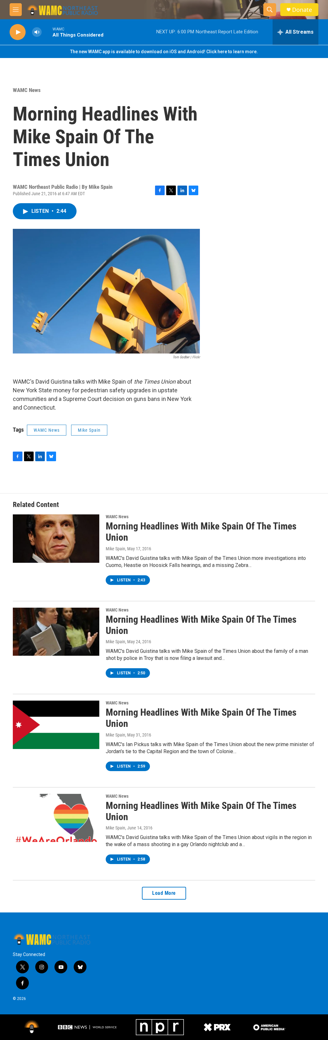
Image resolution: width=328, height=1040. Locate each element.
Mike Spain (89, 430)
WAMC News (27, 90)
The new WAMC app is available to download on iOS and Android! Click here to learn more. (164, 51)
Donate (302, 9)
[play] (17, 32)
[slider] (47, 32)
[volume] (36, 32)
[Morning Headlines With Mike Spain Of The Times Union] (56, 538)
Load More (164, 893)
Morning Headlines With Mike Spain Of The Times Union (201, 531)
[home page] (52, 939)
